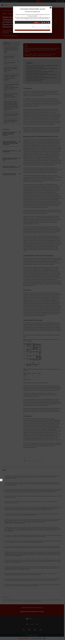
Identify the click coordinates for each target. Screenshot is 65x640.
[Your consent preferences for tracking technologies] (1, 480)
